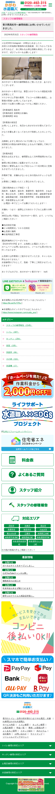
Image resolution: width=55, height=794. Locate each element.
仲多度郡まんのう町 (35, 542)
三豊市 (27, 533)
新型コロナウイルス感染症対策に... (18, 596)
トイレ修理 (24, 725)
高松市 (11, 526)
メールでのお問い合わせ (33, 9)
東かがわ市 (11, 533)
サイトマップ (36, 734)
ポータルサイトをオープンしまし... (18, 566)
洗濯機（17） (12, 366)
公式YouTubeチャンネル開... (15, 573)
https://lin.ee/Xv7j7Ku (12, 303)
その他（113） (12, 359)
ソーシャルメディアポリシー (16, 737)
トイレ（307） (12, 332)
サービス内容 (9, 725)
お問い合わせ (21, 734)
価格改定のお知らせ (12, 581)
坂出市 (43, 526)
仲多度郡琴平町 (43, 537)
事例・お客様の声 (36, 728)
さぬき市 (43, 529)
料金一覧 (21, 728)
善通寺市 (11, 529)
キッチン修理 (38, 725)
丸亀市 (27, 526)
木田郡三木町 (43, 533)
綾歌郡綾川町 (27, 537)
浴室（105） (11, 346)
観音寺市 (27, 529)
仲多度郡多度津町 (19, 542)
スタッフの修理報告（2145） (19, 325)
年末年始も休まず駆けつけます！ (18, 588)
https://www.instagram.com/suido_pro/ (19, 312)
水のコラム (41, 731)
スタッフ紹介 (27, 731)
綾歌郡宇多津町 (11, 537)
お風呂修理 (8, 728)
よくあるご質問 (10, 731)
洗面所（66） (12, 352)
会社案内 (7, 734)
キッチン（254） (13, 339)
